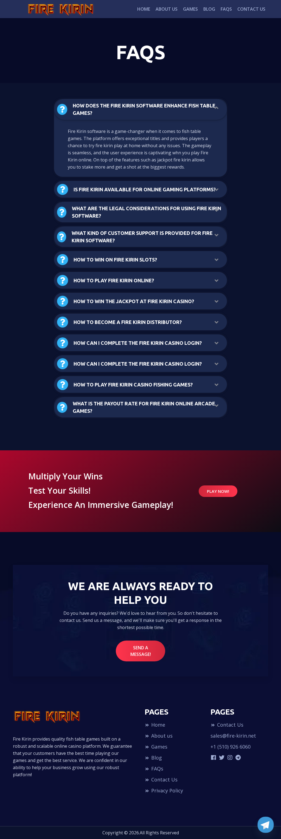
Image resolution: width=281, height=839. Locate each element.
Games (190, 9)
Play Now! (218, 491)
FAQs (226, 9)
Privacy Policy (166, 790)
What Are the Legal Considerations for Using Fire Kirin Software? (146, 212)
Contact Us (251, 9)
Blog (209, 9)
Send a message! (140, 651)
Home (143, 9)
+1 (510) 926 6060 (230, 746)
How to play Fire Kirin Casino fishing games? (133, 384)
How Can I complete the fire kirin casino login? (138, 343)
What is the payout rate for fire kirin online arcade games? (144, 407)
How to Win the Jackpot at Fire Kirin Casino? (134, 301)
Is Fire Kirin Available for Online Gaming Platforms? (145, 189)
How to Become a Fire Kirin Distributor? (128, 322)
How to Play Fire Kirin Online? (114, 280)
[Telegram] (265, 824)
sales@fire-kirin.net (233, 735)
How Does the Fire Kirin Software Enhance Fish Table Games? (144, 109)
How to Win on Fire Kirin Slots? (115, 259)
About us (167, 9)
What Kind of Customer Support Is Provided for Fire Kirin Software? (142, 236)
